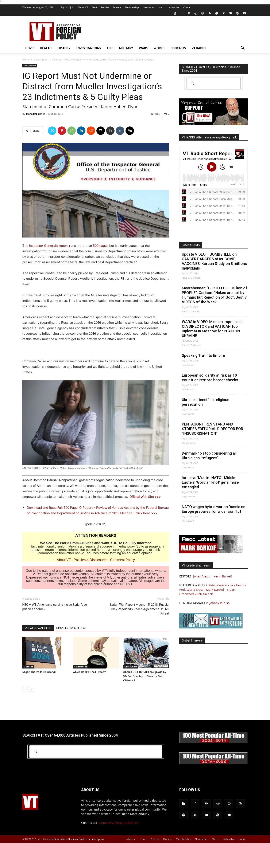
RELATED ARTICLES (38, 628)
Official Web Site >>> (145, 497)
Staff (94, 7)
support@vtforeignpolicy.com (118, 823)
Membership (132, 7)
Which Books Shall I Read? (89, 672)
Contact (187, 7)
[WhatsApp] (71, 130)
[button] (243, 48)
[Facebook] (182, 13)
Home (26, 59)
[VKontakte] (230, 13)
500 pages (100, 246)
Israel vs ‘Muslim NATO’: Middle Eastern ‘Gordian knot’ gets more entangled (210, 482)
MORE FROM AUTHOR (71, 628)
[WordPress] (237, 13)
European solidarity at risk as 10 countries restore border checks (210, 377)
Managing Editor (35, 113)
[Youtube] (244, 13)
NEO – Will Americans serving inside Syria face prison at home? (54, 607)
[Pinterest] (62, 130)
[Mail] (189, 13)
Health (46, 48)
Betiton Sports (96, 839)
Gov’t (29, 48)
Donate (117, 7)
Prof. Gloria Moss (191, 590)
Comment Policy (122, 560)
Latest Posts (191, 245)
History (64, 48)
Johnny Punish (219, 603)
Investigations (88, 48)
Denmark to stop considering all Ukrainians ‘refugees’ (209, 455)
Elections (28, 666)
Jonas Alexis (201, 576)
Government (41, 59)
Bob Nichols (205, 594)
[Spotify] (216, 13)
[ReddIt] (91, 130)
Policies (105, 7)
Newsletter (148, 7)
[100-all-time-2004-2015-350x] (213, 742)
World (159, 48)
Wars (143, 48)
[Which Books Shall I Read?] (96, 652)
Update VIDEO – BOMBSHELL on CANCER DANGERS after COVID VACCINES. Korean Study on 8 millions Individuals (214, 261)
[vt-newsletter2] (211, 627)
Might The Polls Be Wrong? (39, 672)
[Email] (100, 130)
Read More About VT (136, 814)
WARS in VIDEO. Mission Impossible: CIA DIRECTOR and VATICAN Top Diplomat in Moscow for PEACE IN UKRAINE (212, 328)
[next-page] (31, 688)
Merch (161, 7)
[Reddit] (196, 13)
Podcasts (178, 48)
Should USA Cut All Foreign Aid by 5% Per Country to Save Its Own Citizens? (144, 676)
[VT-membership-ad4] (213, 124)
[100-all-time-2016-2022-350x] (213, 763)
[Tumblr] (120, 130)
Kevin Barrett (222, 576)
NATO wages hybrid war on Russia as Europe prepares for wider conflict (213, 509)
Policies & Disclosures (90, 560)
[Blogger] (175, 13)
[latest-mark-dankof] (211, 552)
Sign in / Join (67, 7)
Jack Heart (237, 585)
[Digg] (130, 130)
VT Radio (199, 48)
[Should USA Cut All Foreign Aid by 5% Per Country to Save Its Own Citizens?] (146, 652)
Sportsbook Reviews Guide (69, 839)
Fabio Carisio (218, 585)
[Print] (110, 130)
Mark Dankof (215, 590)
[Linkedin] (81, 130)
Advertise (174, 7)
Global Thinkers (192, 640)
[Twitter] (223, 13)
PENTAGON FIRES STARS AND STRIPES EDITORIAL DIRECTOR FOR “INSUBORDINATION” (212, 429)
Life (110, 48)
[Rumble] (203, 13)
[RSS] (210, 13)
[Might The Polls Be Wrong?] (45, 652)
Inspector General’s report (48, 246)
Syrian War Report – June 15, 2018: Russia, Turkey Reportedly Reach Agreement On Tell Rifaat (138, 609)
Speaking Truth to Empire (203, 355)
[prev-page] (25, 688)
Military (126, 48)
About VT (83, 7)
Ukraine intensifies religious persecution (205, 402)
